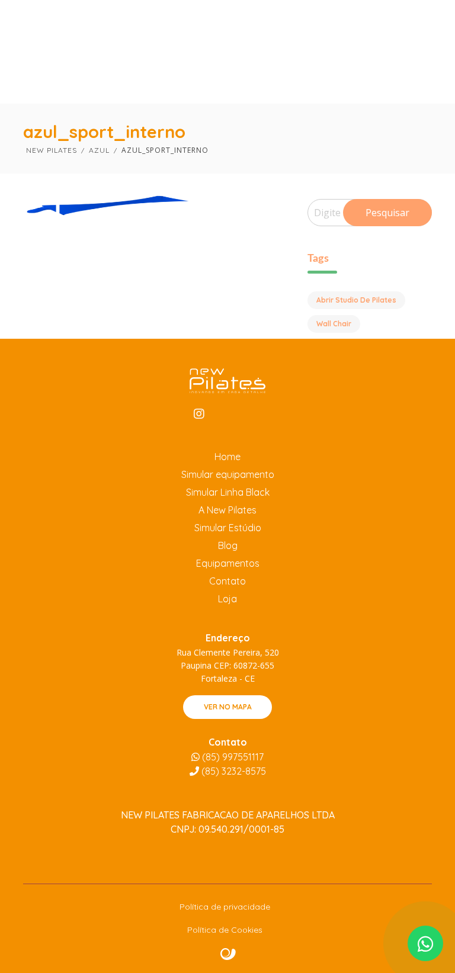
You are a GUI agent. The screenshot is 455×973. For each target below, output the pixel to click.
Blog (228, 545)
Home (227, 457)
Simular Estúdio (227, 528)
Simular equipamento (227, 474)
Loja (227, 599)
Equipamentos (227, 563)
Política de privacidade (225, 906)
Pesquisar (387, 212)
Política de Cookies (224, 929)
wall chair (333, 323)
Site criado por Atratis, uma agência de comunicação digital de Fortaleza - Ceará (228, 954)
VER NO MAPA (228, 706)
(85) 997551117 (232, 757)
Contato (227, 581)
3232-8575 (233, 771)
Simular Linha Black (228, 492)
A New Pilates (227, 510)
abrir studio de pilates (356, 300)
